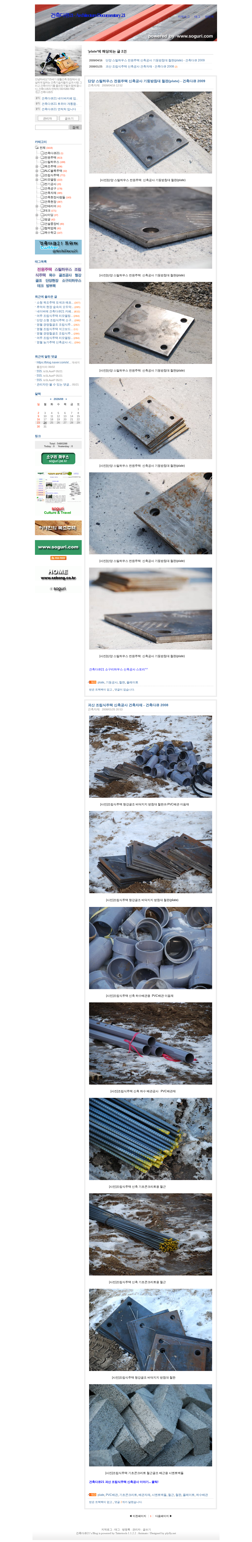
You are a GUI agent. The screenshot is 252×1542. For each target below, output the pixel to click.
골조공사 (65, 275)
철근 (171, 1495)
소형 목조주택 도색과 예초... (55, 302)
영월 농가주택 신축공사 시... (55, 342)
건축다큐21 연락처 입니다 (59, 109)
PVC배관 (112, 1495)
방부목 (51, 286)
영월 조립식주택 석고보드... (55, 329)
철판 (122, 682)
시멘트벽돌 (159, 1495)
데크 (40, 286)
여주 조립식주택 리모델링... (55, 316)
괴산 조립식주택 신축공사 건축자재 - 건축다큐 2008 (140, 66)
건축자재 (94, 85)
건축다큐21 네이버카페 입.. (60, 98)
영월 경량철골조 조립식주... (55, 324)
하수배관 (202, 1495)
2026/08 (58, 399)
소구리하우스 (71, 280)
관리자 (47, 118)
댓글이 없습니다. (124, 689)
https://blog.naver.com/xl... (54, 362)
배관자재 (144, 1495)
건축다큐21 (83, 1533)
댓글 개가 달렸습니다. (128, 1502)
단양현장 (52, 280)
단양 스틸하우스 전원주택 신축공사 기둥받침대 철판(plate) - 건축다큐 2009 (155, 60)
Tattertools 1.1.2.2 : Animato (131, 1533)
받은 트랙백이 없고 (101, 689)
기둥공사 (112, 682)
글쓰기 (69, 118)
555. (40, 371)
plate (101, 682)
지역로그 (184, 16)
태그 (197, 16)
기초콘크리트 (128, 1495)
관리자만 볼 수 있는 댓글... (54, 384)
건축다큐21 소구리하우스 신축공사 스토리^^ (118, 669)
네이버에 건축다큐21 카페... (55, 311)
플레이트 (132, 682)
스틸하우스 (63, 269)
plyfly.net (170, 1533)
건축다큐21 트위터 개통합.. (60, 104)
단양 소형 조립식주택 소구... (55, 320)
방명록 (209, 16)
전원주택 (44, 269)
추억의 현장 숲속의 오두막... (55, 307)
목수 (52, 275)
